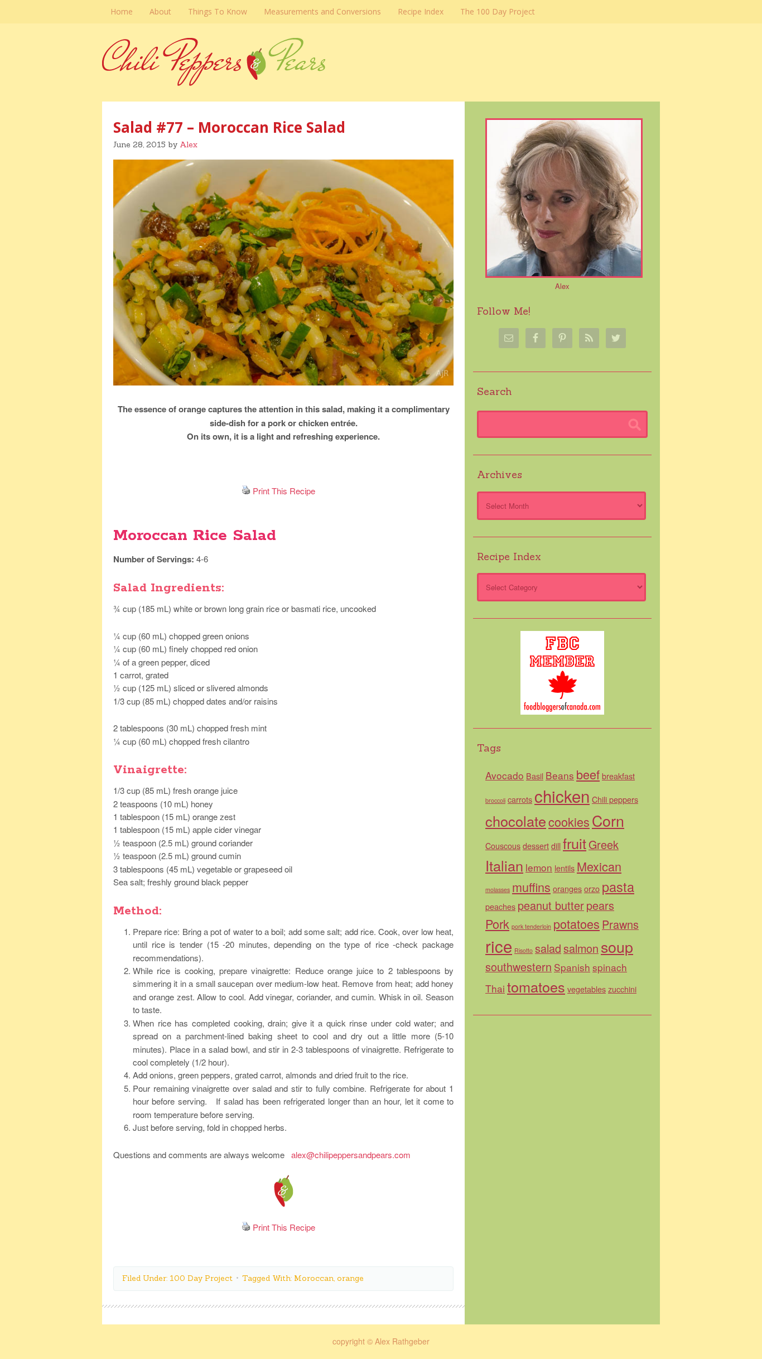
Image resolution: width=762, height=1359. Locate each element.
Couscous (502, 845)
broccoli (495, 800)
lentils (564, 868)
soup (617, 946)
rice (498, 945)
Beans (560, 775)
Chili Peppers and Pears (381, 80)
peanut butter (551, 905)
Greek (604, 844)
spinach (609, 967)
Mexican (599, 866)
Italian (504, 865)
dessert (536, 845)
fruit (574, 843)
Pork (497, 923)
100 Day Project (201, 1278)
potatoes (576, 923)
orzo (592, 888)
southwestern (518, 966)
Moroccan (314, 1278)
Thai (495, 988)
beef (588, 774)
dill (556, 845)
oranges (567, 888)
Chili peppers (615, 799)
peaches (500, 906)
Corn (608, 820)
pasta (618, 886)
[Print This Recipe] (246, 491)
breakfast (618, 776)
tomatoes (536, 986)
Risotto (523, 950)
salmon (581, 948)
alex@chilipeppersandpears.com (351, 1154)
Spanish (572, 967)
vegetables (586, 989)
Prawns (620, 924)
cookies (569, 821)
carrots (520, 799)
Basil (534, 776)
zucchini (622, 989)
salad (548, 948)
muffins (531, 886)
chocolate (515, 821)
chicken (562, 795)
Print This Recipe (284, 491)
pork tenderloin (531, 926)
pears (600, 905)
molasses (497, 889)
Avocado (504, 775)
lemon (538, 867)
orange (350, 1278)
